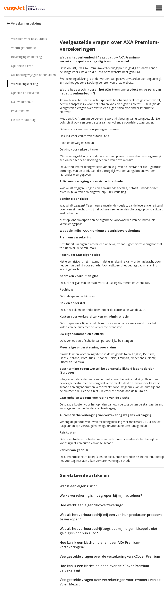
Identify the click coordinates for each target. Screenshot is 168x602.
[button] (159, 8)
